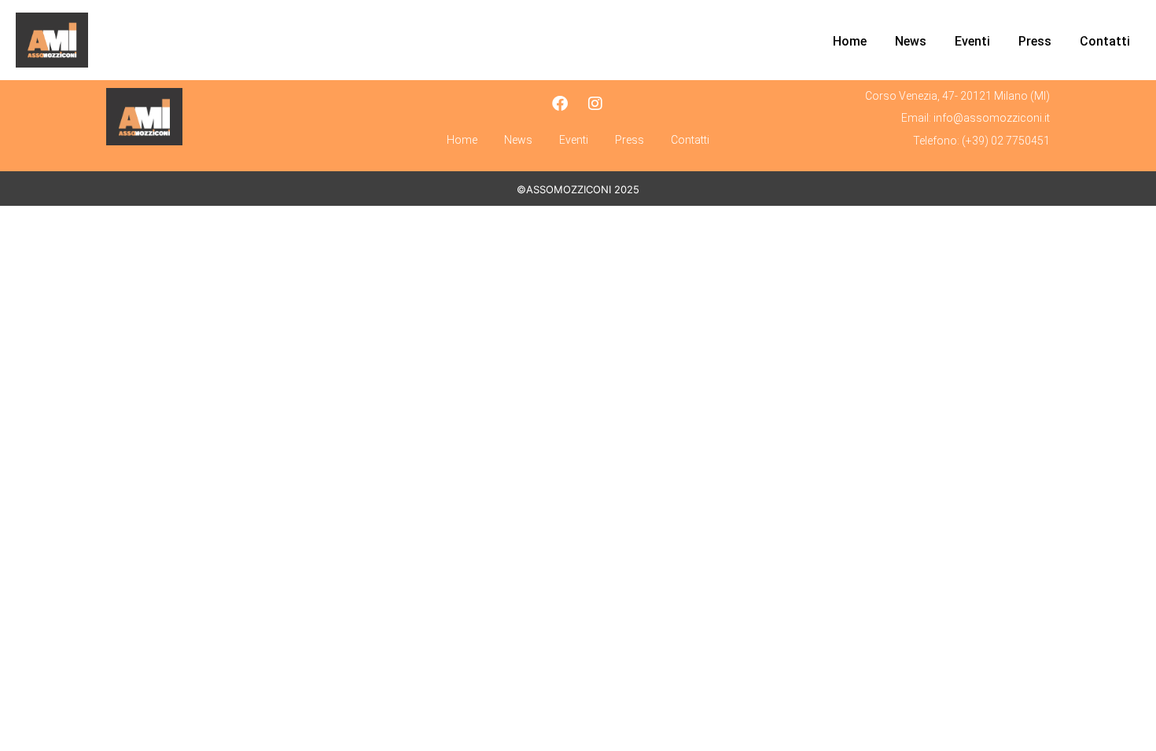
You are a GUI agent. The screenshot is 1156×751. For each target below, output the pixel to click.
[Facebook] (560, 103)
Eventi (972, 41)
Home (850, 41)
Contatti (1105, 41)
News (910, 41)
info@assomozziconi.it (991, 118)
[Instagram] (595, 103)
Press (1034, 41)
